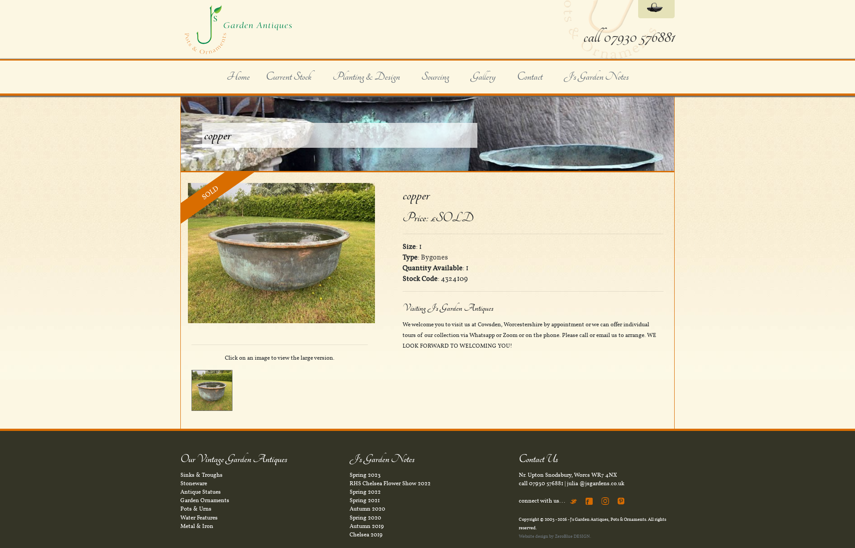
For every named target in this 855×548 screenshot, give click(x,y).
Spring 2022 (365, 491)
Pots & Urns (196, 508)
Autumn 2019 (367, 526)
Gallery (483, 77)
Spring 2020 (365, 517)
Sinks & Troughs (201, 475)
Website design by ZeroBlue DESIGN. (555, 536)
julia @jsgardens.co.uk (595, 483)
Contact (529, 77)
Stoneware (193, 483)
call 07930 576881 (629, 37)
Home (238, 77)
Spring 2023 (365, 475)
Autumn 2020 (367, 508)
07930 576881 (546, 483)
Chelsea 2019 (366, 534)
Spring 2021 (365, 500)
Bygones (434, 257)
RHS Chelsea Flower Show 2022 (390, 483)
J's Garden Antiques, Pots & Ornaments (608, 519)
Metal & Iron (196, 526)
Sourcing (435, 77)
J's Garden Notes (596, 77)
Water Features (199, 517)
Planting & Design (366, 77)
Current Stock (288, 77)
